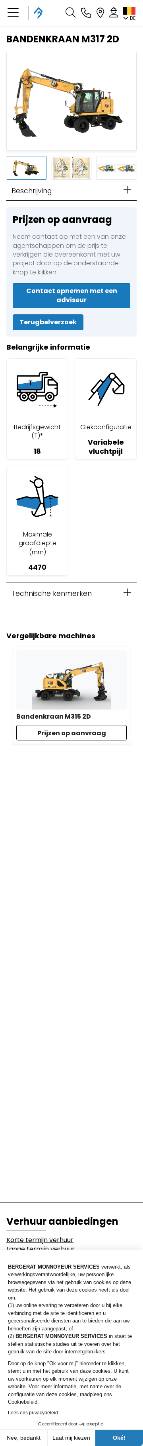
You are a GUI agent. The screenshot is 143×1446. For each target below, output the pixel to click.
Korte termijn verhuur (39, 1240)
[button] (13, 13)
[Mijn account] (113, 13)
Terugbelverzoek (48, 322)
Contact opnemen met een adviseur (71, 295)
